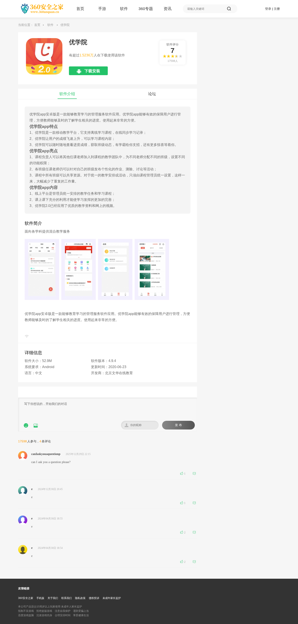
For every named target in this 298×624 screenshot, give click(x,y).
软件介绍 (67, 94)
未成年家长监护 (112, 598)
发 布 (178, 425)
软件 (124, 9)
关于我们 (53, 598)
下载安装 (88, 72)
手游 (102, 9)
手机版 (40, 598)
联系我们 (66, 598)
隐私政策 (80, 598)
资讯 (167, 9)
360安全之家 (25, 598)
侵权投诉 (94, 598)
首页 (80, 9)
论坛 (152, 94)
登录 (268, 8)
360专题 (146, 9)
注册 (277, 8)
